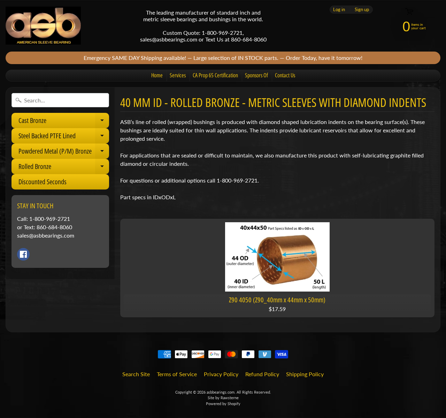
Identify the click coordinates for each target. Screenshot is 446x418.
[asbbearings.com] (43, 26)
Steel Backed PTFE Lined (63, 137)
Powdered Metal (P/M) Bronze (63, 152)
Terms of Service (177, 374)
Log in (339, 9)
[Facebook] (23, 254)
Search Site (136, 374)
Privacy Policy (221, 374)
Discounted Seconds (42, 181)
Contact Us (285, 75)
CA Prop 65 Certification (215, 75)
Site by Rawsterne (223, 397)
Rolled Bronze (63, 168)
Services (178, 75)
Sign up (362, 9)
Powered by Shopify (223, 403)
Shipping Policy (305, 374)
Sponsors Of (256, 75)
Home (157, 75)
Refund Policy (262, 374)
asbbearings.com (220, 392)
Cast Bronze (63, 122)
